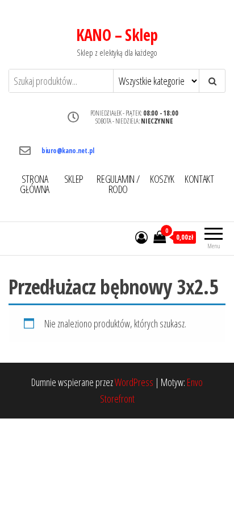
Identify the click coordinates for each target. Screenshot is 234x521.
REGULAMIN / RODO (118, 184)
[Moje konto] (141, 236)
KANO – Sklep (116, 35)
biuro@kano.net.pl (67, 150)
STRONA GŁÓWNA (34, 184)
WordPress (134, 382)
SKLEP (73, 179)
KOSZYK (162, 179)
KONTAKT (199, 179)
